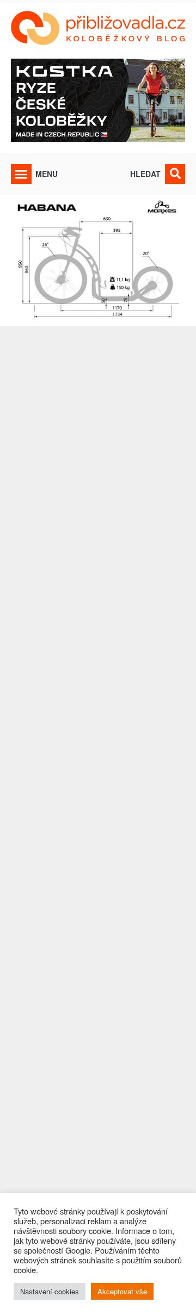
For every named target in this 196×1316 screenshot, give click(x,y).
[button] (21, 174)
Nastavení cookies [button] (49, 1291)
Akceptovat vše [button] (122, 1291)
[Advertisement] (98, 799)
